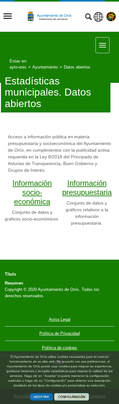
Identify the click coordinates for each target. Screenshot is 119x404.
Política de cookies (59, 347)
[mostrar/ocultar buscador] (88, 17)
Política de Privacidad (59, 333)
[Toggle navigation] (7, 16)
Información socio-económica (32, 192)
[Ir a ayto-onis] (52, 16)
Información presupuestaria (87, 188)
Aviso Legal (59, 319)
